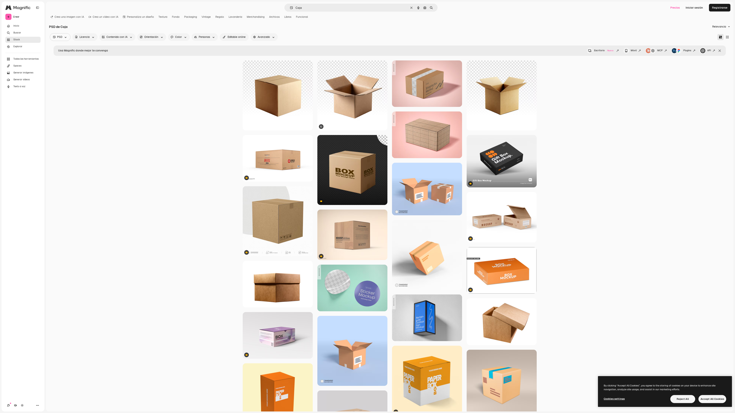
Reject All (683, 399)
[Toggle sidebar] (37, 8)
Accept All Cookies (712, 399)
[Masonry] (720, 37)
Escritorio (603, 50)
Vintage (206, 17)
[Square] (727, 37)
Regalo (219, 17)
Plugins (687, 50)
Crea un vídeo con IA (105, 17)
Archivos (274, 17)
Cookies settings (614, 398)
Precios (675, 7)
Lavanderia (235, 17)
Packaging (190, 17)
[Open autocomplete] (290, 7)
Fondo (176, 17)
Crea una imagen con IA (69, 17)
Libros (287, 17)
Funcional (302, 17)
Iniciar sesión (694, 7)
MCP (660, 50)
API (709, 50)
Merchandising (256, 17)
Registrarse (719, 7)
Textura (162, 17)
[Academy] (15, 405)
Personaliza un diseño (140, 17)
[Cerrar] (719, 50)
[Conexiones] (8, 405)
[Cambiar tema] (22, 405)
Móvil (634, 50)
